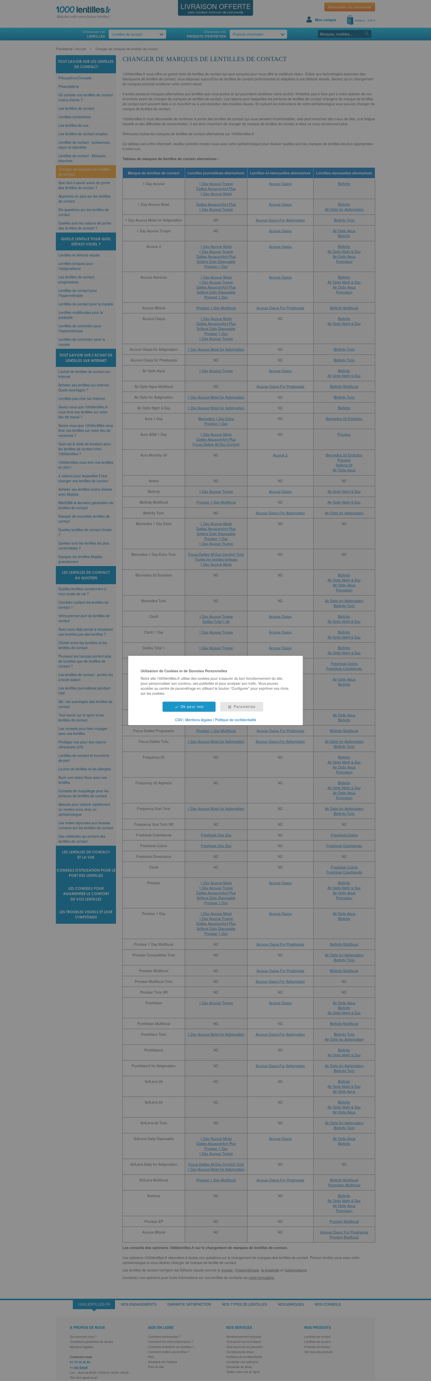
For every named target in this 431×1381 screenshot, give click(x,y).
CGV (178, 719)
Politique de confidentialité (235, 719)
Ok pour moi (192, 706)
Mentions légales (198, 719)
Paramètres (245, 706)
